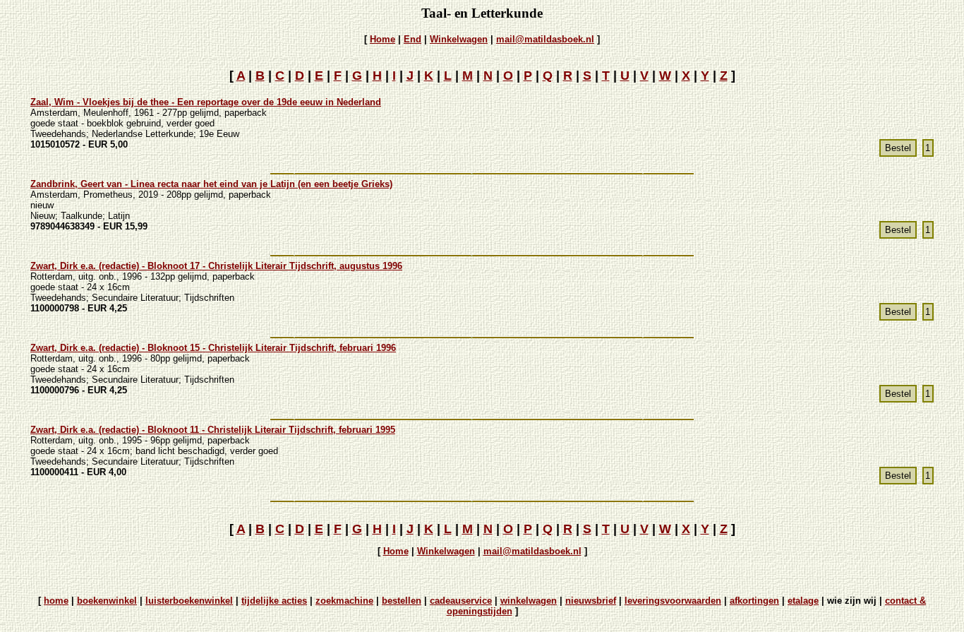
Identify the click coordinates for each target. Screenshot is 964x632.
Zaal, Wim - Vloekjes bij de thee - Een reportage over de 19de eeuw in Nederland (205, 102)
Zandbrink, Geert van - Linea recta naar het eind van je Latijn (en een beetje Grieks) (211, 184)
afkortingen (754, 600)
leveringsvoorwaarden (673, 600)
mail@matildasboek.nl (545, 39)
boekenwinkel (107, 600)
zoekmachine (344, 600)
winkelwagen (528, 600)
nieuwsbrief (590, 600)
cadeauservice (461, 600)
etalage (803, 600)
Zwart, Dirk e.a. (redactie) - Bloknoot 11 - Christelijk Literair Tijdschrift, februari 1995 (212, 429)
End (412, 39)
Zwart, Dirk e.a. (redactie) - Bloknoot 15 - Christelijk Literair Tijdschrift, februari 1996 (213, 347)
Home (382, 39)
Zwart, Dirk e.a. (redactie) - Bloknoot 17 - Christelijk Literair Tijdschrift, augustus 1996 (216, 266)
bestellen (401, 600)
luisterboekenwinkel (189, 600)
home (56, 600)
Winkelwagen (459, 39)
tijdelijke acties (274, 600)
